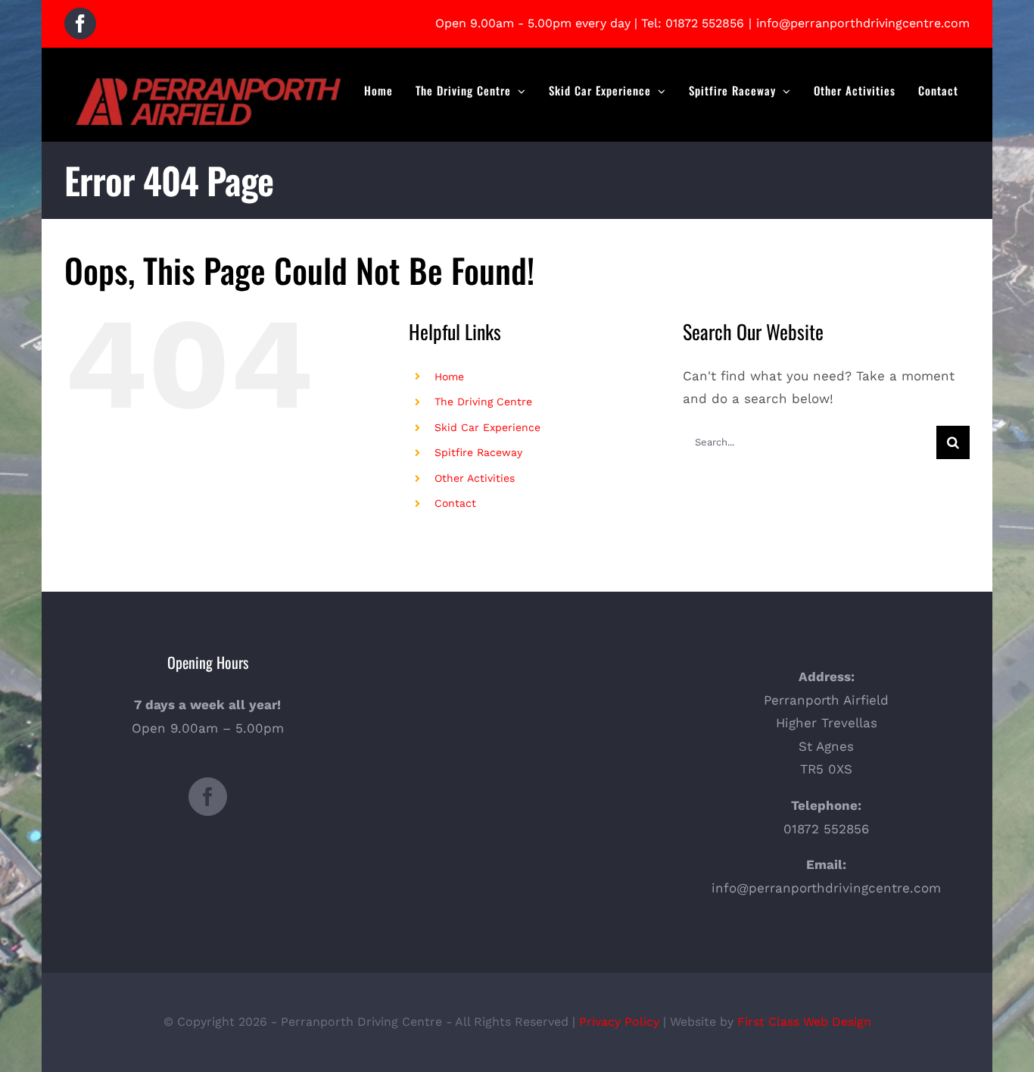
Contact (455, 503)
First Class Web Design (804, 1021)
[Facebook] (207, 796)
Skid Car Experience (487, 427)
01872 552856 (704, 23)
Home (449, 376)
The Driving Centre (483, 401)
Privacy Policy (619, 1021)
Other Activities (474, 478)
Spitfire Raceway (478, 452)
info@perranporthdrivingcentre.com (863, 23)
